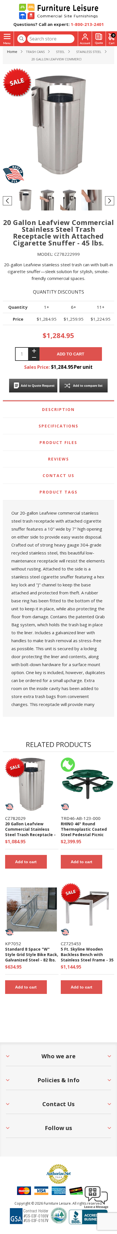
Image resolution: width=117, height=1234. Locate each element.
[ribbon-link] (15, 766)
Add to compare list (88, 385)
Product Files (58, 442)
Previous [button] (7, 200)
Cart (113, 35)
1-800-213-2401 (87, 24)
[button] (96, 1208)
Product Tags (58, 492)
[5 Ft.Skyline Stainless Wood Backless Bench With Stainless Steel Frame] (87, 909)
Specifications (58, 426)
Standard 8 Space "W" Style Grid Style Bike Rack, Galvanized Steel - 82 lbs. (31, 954)
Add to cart (70, 354)
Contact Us (58, 475)
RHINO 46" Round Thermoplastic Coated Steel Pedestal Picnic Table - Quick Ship (84, 832)
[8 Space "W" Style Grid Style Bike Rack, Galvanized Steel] (31, 909)
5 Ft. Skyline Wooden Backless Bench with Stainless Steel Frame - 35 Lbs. (87, 957)
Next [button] (109, 200)
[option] (25, 200)
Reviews (58, 459)
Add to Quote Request (38, 385)
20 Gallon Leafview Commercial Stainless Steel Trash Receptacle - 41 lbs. (30, 832)
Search (21, 38)
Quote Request (98, 39)
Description (58, 409)
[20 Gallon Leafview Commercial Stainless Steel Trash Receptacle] (31, 784)
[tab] (58, 409)
